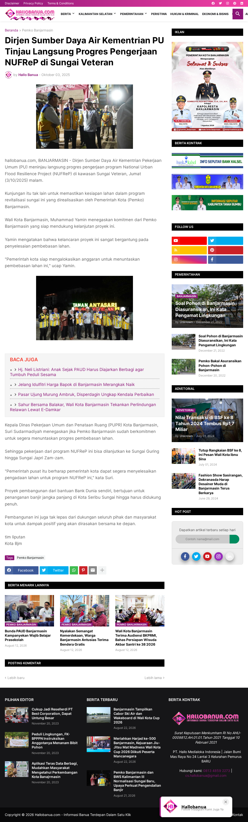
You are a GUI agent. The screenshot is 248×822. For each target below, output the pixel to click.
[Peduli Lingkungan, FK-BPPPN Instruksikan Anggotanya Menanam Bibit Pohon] (17, 740)
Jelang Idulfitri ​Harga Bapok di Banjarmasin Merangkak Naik (76, 384)
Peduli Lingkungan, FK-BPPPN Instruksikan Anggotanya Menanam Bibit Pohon (55, 740)
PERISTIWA (159, 14)
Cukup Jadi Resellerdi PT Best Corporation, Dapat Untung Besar (52, 713)
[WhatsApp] (74, 570)
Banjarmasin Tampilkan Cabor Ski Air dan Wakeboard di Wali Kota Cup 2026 (137, 715)
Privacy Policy (33, 3)
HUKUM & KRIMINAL (184, 14)
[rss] (189, 250)
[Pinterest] (83, 570)
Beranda (11, 30)
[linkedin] (241, 3)
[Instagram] (218, 556)
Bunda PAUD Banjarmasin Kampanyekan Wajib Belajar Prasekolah (28, 635)
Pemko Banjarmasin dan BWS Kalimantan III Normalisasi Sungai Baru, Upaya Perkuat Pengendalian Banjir (137, 781)
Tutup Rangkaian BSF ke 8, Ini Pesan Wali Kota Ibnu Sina (220, 454)
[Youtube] (207, 556)
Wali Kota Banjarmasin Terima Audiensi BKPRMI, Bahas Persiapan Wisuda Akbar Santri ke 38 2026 (136, 637)
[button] (237, 14)
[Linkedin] (229, 556)
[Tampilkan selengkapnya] (102, 570)
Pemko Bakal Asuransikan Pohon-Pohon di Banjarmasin (220, 365)
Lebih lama (153, 678)
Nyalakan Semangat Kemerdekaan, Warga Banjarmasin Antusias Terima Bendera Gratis (84, 637)
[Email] (93, 570)
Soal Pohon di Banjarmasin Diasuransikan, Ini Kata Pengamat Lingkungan (221, 340)
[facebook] (213, 3)
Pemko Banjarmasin (37, 30)
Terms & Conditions (60, 3)
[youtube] (189, 241)
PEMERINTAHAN (131, 14)
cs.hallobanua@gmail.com (205, 775)
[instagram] (227, 3)
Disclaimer (12, 3)
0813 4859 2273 (216, 771)
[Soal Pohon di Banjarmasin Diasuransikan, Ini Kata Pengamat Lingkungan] (183, 342)
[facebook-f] (225, 260)
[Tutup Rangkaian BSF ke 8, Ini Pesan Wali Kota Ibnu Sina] (183, 456)
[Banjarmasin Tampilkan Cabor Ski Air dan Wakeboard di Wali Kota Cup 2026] (98, 715)
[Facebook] (185, 556)
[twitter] (220, 3)
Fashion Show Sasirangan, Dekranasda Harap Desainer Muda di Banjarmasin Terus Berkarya (221, 484)
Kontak (237, 815)
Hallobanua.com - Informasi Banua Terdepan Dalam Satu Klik (83, 815)
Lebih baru (16, 678)
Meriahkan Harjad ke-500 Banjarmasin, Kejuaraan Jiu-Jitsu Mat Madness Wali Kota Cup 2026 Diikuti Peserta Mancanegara (137, 747)
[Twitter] (196, 556)
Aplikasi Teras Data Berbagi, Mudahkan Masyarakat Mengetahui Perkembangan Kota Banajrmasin (55, 770)
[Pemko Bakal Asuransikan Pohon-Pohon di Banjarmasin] (183, 367)
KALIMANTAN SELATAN (95, 14)
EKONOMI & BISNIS (215, 14)
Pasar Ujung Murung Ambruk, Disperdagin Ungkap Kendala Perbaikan (86, 394)
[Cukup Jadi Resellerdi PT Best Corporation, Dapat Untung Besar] (17, 715)
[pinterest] (234, 3)
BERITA (66, 14)
